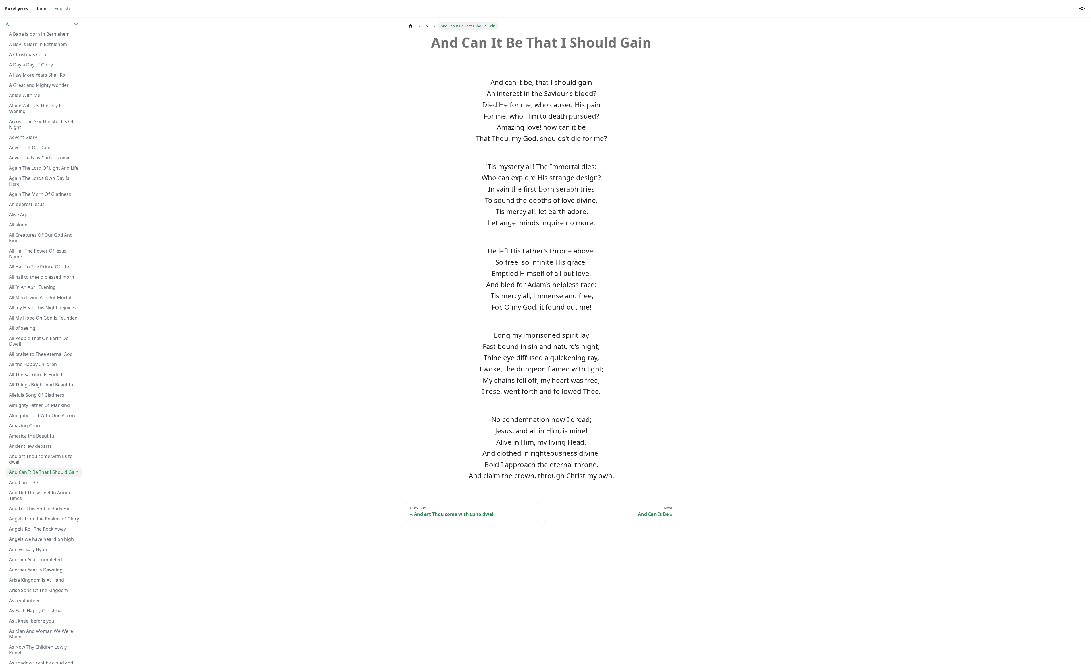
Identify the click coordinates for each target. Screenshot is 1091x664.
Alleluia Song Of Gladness (36, 395)
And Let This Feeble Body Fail (39, 508)
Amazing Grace (25, 426)
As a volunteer (24, 600)
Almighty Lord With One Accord (43, 415)
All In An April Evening (32, 287)
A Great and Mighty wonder (39, 85)
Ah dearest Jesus (27, 204)
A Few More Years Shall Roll (38, 75)
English (62, 8)
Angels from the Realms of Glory (44, 519)
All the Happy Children (33, 364)
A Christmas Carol (28, 54)
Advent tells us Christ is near (39, 158)
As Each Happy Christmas (36, 611)
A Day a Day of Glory (31, 65)
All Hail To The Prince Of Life (39, 267)
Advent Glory (23, 137)
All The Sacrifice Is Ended (35, 374)
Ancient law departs (30, 446)
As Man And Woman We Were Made (41, 634)
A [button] (7, 24)
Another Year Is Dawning (36, 570)
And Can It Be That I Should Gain (43, 472)
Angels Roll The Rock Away (37, 529)
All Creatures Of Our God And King (41, 238)
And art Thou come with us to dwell (41, 459)
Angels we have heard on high (41, 539)
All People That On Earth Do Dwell (39, 341)
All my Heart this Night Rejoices (42, 307)
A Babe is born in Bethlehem (39, 34)
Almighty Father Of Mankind (39, 405)
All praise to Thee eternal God (41, 354)
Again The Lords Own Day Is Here (39, 181)
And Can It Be (23, 482)
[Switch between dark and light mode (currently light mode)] (1081, 8)
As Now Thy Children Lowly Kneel (38, 650)
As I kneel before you (31, 621)
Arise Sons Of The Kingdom (38, 590)
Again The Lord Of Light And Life (43, 168)
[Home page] (410, 26)
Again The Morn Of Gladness (40, 194)
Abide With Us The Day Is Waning (36, 108)
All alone (18, 225)
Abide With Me (24, 95)
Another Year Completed (35, 559)
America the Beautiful (32, 436)
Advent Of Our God (30, 147)
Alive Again (20, 214)
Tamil (41, 8)
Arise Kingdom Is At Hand (36, 580)
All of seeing (22, 328)
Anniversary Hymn (29, 549)
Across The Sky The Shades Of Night (41, 124)
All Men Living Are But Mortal (40, 297)
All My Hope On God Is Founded (43, 318)
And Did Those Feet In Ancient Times (41, 495)
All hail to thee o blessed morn (41, 277)
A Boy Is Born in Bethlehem (38, 44)
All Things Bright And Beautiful (41, 385)
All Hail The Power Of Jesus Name (37, 254)
